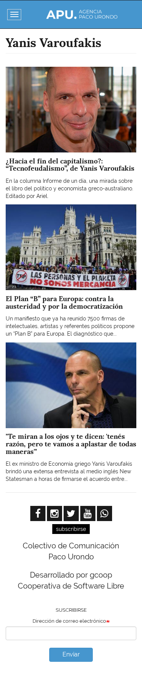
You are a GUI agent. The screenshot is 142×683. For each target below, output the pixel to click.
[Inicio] (82, 14)
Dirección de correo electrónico (69, 621)
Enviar (71, 654)
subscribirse (71, 529)
